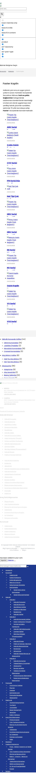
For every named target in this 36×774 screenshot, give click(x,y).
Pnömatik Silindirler (16, 695)
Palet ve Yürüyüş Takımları (13, 455)
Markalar (11, 71)
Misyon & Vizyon (10, 534)
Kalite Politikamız (10, 531)
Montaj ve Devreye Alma (18, 754)
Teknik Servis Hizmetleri (17, 761)
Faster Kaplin (11, 122)
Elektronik (8, 493)
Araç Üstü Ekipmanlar (13, 717)
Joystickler (13, 708)
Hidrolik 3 (13, 639)
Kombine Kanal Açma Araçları (14, 512)
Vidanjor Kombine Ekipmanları (14, 482)
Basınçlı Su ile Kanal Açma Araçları (16, 507)
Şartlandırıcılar (15, 693)
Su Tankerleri (9, 515)
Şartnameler (14, 587)
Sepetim (3, 560)
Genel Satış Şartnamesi (21, 595)
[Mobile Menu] (3, 1)
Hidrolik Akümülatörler (12, 461)
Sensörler (13, 712)
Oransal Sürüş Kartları (17, 703)
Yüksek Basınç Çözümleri (13, 474)
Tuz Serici (13, 705)
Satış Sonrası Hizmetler (12, 537)
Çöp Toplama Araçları (12, 504)
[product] (13, 117)
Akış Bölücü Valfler (10, 425)
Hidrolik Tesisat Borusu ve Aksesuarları (17, 469)
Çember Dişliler (10, 446)
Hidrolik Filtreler (9, 452)
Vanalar (12, 690)
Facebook (3, 411)
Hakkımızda (8, 526)
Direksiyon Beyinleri (11, 427)
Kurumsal (9, 573)
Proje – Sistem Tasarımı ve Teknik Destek (19, 748)
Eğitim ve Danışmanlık (17, 764)
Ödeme (11, 560)
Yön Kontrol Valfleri (16, 685)
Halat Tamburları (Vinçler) (13, 438)
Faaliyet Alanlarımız (12, 744)
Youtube (9, 411)
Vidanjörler (8, 510)
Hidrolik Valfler (9, 433)
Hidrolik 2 (13, 617)
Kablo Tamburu (15, 715)
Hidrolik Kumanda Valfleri (13, 436)
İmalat (12, 769)
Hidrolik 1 (12, 600)
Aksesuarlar (8, 477)
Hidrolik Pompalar (10, 419)
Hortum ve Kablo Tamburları (14, 441)
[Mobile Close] (1, 563)
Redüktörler (8, 430)
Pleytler (12, 688)
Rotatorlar (8, 463)
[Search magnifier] (2, 14)
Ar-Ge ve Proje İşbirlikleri (17, 766)
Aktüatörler (8, 466)
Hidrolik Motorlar (10, 422)
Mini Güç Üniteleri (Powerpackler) (15, 449)
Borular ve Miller (10, 480)
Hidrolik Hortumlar (10, 471)
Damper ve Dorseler (11, 518)
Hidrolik (8, 597)
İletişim (8, 771)
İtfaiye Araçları (9, 502)
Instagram (16, 411)
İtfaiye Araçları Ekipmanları (13, 485)
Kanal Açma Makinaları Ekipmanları (16, 488)
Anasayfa (3, 71)
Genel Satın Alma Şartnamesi (18, 591)
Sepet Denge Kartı (16, 710)
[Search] (27, 566)
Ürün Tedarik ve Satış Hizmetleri (20, 752)
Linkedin (22, 411)
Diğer (11, 739)
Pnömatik (8, 491)
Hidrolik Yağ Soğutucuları (13, 444)
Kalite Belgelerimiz (11, 529)
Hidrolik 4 (13, 658)
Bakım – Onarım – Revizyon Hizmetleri (18, 758)
